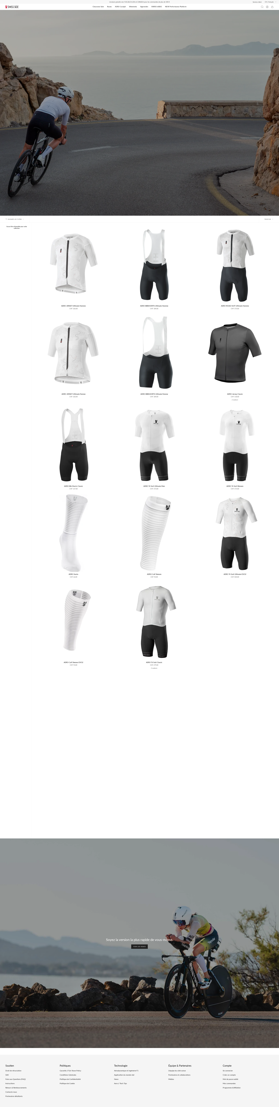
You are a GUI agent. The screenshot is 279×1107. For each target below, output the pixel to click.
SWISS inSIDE (156, 7)
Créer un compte (229, 1075)
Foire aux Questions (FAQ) (15, 1079)
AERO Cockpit (120, 7)
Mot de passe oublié (230, 1079)
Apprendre (144, 7)
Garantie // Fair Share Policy (70, 1071)
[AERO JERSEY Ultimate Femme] (73, 353)
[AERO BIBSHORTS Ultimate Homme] (154, 265)
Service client (257, 2)
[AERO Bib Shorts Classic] (73, 445)
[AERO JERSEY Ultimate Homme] (73, 265)
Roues (109, 7)
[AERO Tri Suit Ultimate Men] (154, 445)
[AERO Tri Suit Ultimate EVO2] (235, 533)
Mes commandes (229, 1083)
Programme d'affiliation (232, 1088)
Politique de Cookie (67, 1083)
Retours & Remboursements (16, 1088)
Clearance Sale (98, 7)
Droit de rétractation (13, 1071)
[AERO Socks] (73, 533)
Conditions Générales (68, 1075)
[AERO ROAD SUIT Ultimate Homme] (235, 265)
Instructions (10, 1083)
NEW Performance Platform (175, 7)
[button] (262, 7)
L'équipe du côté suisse (177, 1071)
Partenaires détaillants (14, 1096)
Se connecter (228, 1071)
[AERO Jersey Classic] (235, 353)
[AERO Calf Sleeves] (154, 533)
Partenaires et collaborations (179, 1075)
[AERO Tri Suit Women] (235, 445)
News (116, 1079)
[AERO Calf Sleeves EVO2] (73, 621)
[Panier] (272, 7)
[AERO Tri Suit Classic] (154, 621)
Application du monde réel (124, 1075)
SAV (7, 1075)
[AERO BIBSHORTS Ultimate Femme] (154, 353)
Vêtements (133, 7)
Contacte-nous (11, 1092)
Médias (171, 1079)
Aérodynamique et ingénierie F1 (126, 1071)
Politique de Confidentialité (70, 1079)
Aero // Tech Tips (120, 1083)
